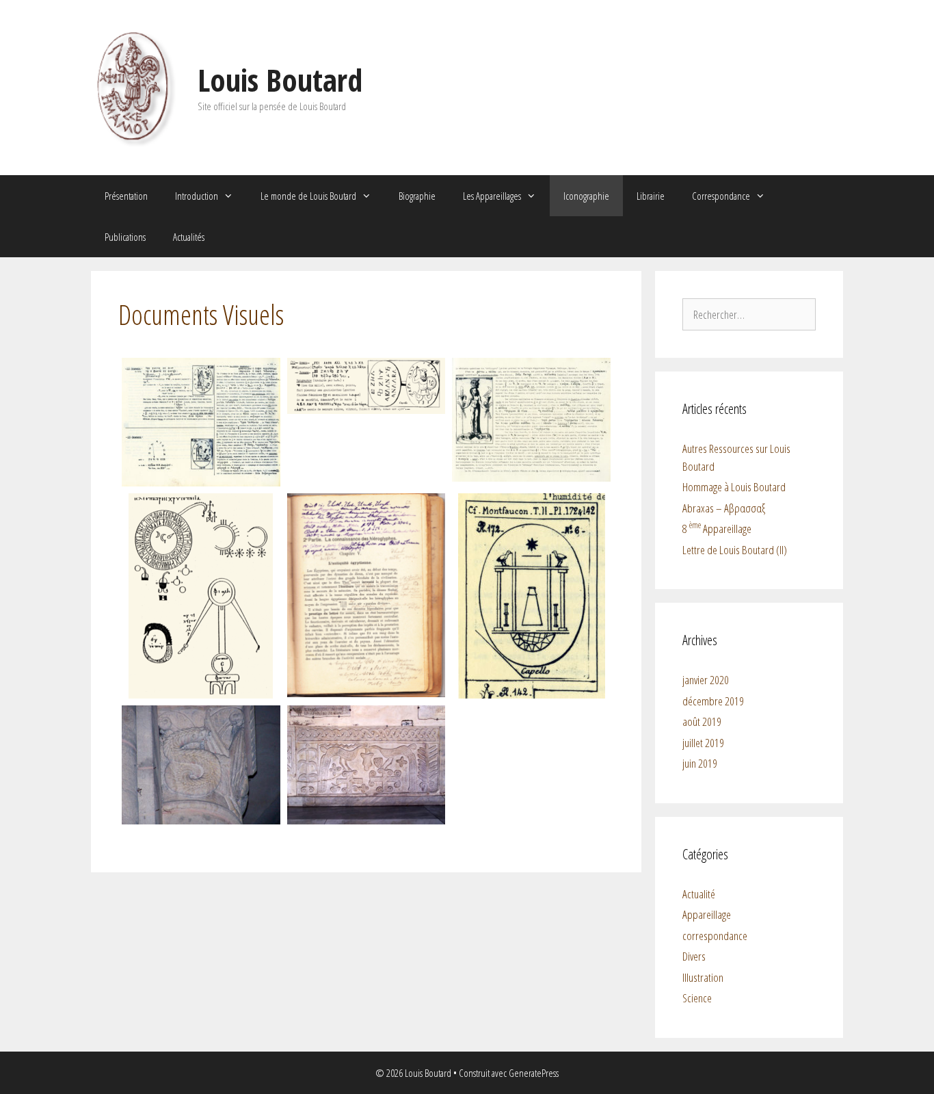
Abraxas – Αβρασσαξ (723, 508)
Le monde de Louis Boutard (308, 196)
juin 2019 (699, 763)
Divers (694, 956)
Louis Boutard (280, 80)
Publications (125, 237)
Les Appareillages (492, 196)
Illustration (702, 977)
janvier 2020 (705, 680)
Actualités (188, 237)
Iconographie (586, 196)
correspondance (714, 935)
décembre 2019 (713, 701)
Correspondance (721, 196)
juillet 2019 (703, 743)
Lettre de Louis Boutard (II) (734, 550)
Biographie (417, 196)
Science (697, 998)
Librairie (651, 196)
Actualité (698, 894)
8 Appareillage (716, 528)
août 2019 (701, 721)
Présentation (126, 196)
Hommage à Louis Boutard (734, 487)
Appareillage (706, 914)
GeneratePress (534, 1073)
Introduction (196, 196)
